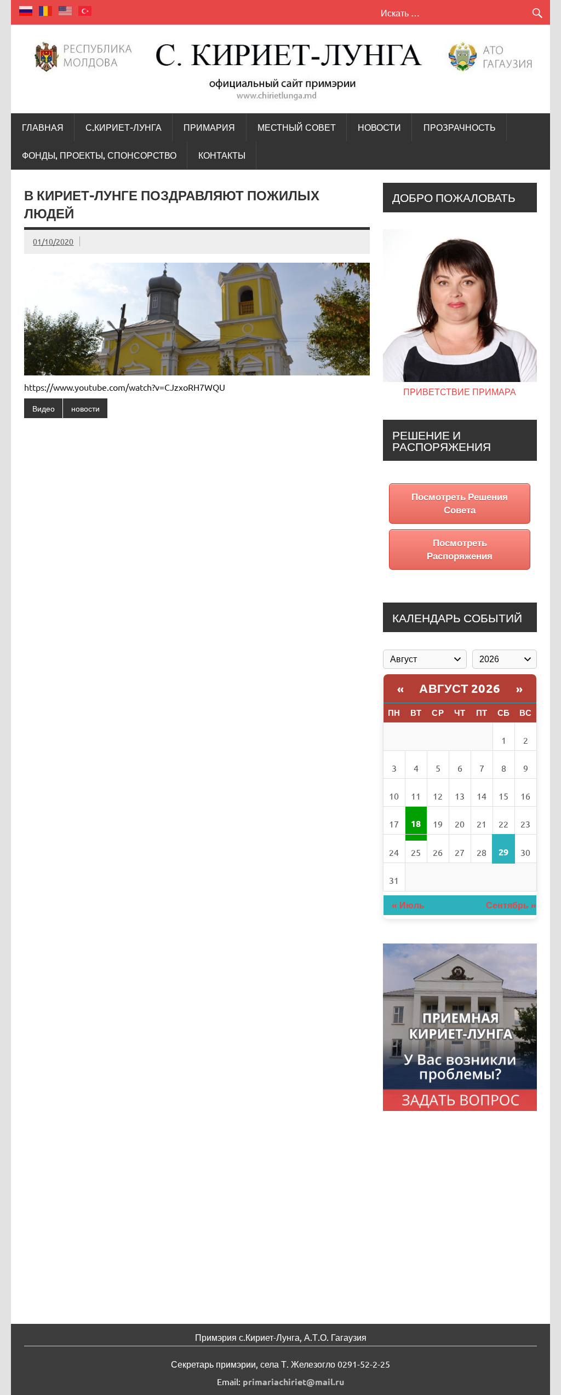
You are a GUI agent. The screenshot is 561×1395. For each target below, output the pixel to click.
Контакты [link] (221, 155)
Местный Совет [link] (296, 127)
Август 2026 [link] (460, 688)
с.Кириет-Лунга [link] (123, 127)
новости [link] (85, 408)
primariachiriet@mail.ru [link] (293, 1381)
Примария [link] (209, 127)
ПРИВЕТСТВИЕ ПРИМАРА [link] (459, 391)
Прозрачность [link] (459, 127)
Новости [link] (379, 127)
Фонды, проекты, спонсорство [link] (99, 155)
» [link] (519, 688)
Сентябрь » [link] (511, 905)
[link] (26, 9)
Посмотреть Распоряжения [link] (460, 549)
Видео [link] (43, 408)
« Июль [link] (408, 905)
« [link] (400, 688)
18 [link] (416, 823)
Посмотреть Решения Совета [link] (459, 503)
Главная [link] (43, 127)
